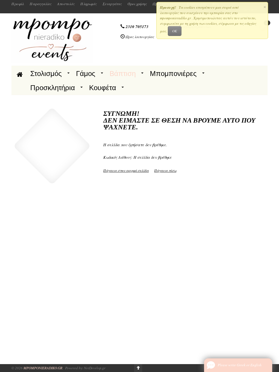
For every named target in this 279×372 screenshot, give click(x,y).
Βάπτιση (123, 73)
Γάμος (85, 73)
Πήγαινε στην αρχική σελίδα (126, 170)
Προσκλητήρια (52, 88)
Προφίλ (17, 3)
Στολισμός (46, 73)
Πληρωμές (88, 3)
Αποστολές (66, 3)
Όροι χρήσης (137, 3)
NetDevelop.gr (94, 367)
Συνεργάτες (112, 3)
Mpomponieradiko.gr (42, 367)
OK (174, 31)
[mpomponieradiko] (52, 38)
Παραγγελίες (40, 3)
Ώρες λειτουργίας (140, 36)
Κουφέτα (102, 88)
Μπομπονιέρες (173, 73)
